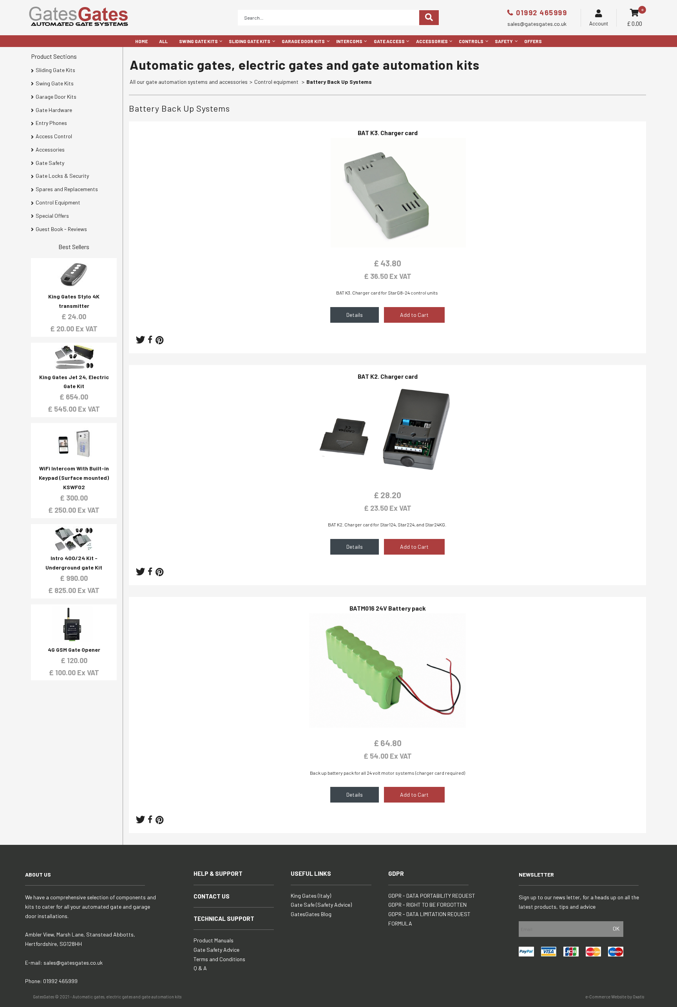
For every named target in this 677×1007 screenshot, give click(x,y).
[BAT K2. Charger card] (387, 477)
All (163, 41)
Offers (533, 41)
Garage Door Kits (303, 41)
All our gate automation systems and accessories (189, 81)
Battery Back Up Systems (339, 81)
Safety (504, 41)
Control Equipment (58, 202)
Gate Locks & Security (62, 175)
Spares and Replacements (67, 189)
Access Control (54, 136)
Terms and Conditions (219, 959)
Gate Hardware (54, 110)
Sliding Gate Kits (249, 41)
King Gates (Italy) (311, 895)
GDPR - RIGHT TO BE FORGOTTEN (427, 904)
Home (141, 41)
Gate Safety (50, 162)
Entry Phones (51, 122)
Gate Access (389, 41)
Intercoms (349, 41)
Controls (471, 41)
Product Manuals (214, 940)
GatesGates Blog (311, 914)
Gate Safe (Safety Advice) (321, 904)
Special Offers (52, 215)
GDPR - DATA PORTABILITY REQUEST (431, 895)
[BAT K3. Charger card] (387, 245)
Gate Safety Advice (216, 949)
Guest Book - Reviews (61, 229)
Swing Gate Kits (198, 41)
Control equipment (277, 81)
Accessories (432, 41)
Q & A (200, 968)
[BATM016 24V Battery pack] (387, 725)
